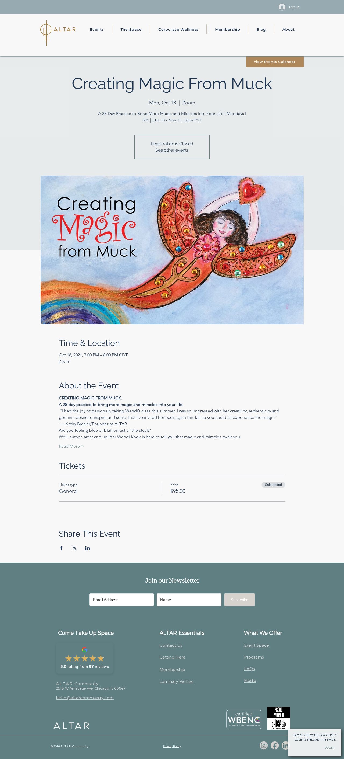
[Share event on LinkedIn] (87, 548)
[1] (264, 745)
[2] (275, 745)
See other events (172, 150)
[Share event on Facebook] (61, 548)
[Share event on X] (74, 548)
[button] (97, 29)
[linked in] (286, 745)
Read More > (71, 446)
